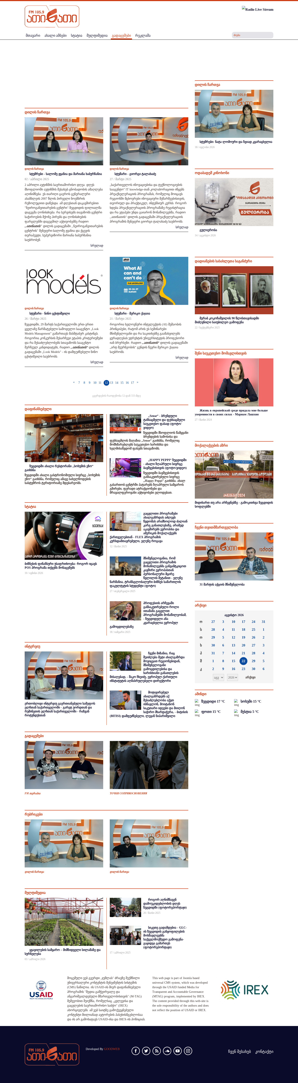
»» (266, 615)
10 (94, 382)
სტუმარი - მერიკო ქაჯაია (132, 313)
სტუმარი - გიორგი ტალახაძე (135, 174)
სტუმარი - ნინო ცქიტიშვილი (49, 313)
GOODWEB (112, 1049)
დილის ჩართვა (34, 168)
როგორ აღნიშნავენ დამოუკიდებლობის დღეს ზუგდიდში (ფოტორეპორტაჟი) (165, 903)
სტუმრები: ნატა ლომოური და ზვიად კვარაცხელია (236, 141)
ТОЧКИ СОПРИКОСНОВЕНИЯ (128, 793)
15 (121, 382)
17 (132, 382)
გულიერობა (208, 230)
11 (100, 382)
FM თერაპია (32, 793)
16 (127, 382)
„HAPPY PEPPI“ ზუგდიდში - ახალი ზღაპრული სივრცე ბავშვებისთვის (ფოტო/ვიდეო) (165, 464)
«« (201, 615)
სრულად (97, 245)
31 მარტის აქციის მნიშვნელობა (222, 584)
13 (111, 382)
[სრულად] (272, 153)
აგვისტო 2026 (234, 615)
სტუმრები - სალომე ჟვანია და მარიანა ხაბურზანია (65, 174)
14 (116, 382)
